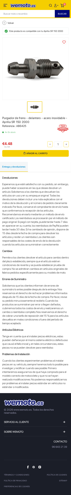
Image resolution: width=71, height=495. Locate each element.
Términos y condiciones (16, 475)
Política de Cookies (57, 475)
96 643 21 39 (59, 446)
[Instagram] (39, 466)
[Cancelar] (50, 5)
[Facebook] (28, 467)
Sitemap (63, 481)
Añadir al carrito (37, 153)
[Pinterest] (33, 466)
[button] (56, 5)
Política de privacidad (15, 481)
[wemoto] (24, 402)
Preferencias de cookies (17, 486)
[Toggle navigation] (5, 6)
